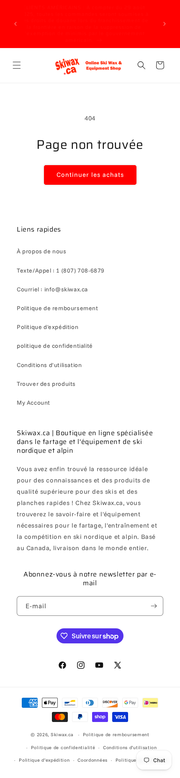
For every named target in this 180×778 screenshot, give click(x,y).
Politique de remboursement (57, 308)
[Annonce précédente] (15, 24)
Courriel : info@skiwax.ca (52, 289)
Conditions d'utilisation (49, 365)
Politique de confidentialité (63, 747)
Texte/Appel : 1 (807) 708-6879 (61, 270)
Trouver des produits (46, 384)
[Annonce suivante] (164, 24)
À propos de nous (42, 251)
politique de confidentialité (55, 345)
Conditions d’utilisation (130, 747)
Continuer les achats (90, 175)
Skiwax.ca (62, 734)
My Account (33, 402)
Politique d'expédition (47, 327)
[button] (17, 65)
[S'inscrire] (153, 606)
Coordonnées (92, 760)
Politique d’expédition (44, 760)
